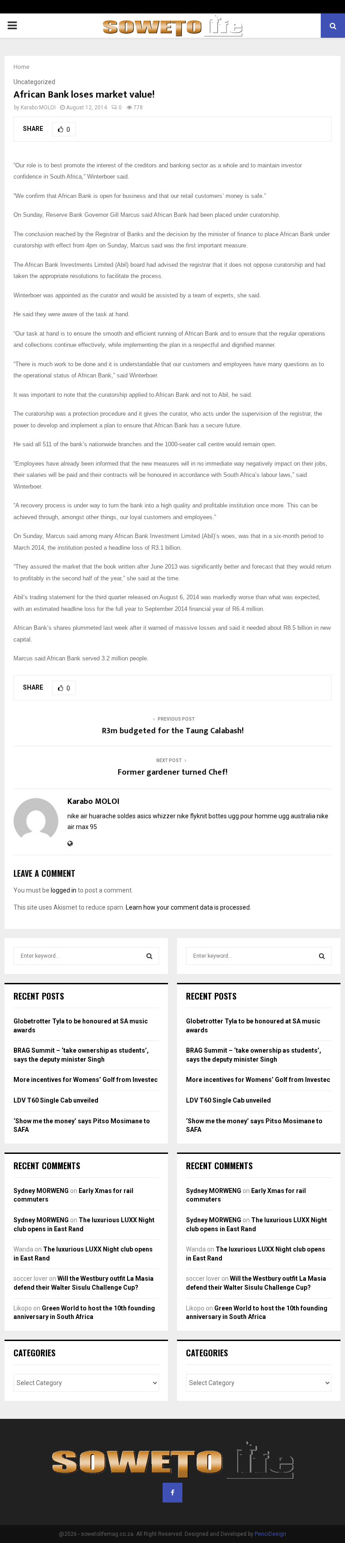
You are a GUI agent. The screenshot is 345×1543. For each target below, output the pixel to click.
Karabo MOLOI (38, 107)
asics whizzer (156, 816)
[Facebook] (172, 1493)
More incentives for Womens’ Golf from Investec (85, 1079)
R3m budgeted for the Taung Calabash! (172, 731)
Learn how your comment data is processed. (188, 907)
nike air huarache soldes (101, 816)
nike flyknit (192, 816)
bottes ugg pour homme (242, 816)
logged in (63, 890)
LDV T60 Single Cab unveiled (55, 1100)
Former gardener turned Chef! (172, 772)
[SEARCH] (149, 956)
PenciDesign (270, 1534)
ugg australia (297, 816)
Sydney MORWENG (41, 1190)
